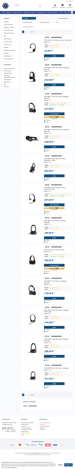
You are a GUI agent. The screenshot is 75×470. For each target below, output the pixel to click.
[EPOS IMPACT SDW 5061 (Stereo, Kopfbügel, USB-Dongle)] (32, 319)
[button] (54, 117)
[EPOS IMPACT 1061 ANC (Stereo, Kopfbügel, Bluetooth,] (32, 108)
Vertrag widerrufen (26, 433)
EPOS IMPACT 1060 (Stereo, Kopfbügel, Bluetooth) (55, 221)
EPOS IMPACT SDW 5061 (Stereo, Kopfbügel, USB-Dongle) (56, 311)
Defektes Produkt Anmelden (28, 422)
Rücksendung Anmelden (27, 429)
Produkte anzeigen (27, 27)
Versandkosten (35, 453)
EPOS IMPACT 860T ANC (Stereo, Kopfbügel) (56, 368)
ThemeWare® (48, 454)
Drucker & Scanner (8, 24)
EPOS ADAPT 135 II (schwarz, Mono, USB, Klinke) (57, 40)
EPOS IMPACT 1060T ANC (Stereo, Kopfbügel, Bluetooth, (56, 130)
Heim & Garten (7, 39)
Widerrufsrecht (7, 79)
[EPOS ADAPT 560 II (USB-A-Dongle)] (32, 260)
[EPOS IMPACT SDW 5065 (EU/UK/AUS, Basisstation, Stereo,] (32, 168)
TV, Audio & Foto (8, 42)
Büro (5, 36)
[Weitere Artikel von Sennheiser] (58, 37)
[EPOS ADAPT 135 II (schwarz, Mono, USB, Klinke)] (32, 48)
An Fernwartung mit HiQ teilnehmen (45, 423)
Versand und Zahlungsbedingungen (9, 76)
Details (54, 56)
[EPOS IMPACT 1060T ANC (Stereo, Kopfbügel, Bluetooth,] (32, 139)
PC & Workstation (8, 30)
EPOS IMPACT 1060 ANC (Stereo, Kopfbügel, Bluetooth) (56, 340)
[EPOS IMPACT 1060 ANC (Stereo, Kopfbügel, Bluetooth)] (32, 348)
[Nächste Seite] (26, 32)
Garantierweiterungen (9, 50)
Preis (57, 22)
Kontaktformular (8, 73)
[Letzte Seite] (28, 32)
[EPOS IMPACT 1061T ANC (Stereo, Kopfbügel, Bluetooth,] (32, 77)
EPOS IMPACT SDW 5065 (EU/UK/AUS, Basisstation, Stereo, (55, 159)
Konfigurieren (68, 465)
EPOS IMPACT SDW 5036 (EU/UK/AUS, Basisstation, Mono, (55, 188)
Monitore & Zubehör (9, 33)
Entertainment (7, 44)
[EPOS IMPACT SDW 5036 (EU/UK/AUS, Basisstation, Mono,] (32, 199)
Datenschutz (7, 82)
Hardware (6, 22)
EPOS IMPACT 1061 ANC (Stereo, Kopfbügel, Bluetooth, (56, 97)
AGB (5, 84)
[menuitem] (69, 1)
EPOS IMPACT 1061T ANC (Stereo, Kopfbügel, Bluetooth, (56, 68)
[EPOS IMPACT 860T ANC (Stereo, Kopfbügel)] (32, 376)
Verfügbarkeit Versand (44, 22)
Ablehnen (60, 465)
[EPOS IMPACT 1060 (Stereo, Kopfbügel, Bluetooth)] (32, 230)
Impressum (6, 86)
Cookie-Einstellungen (9, 68)
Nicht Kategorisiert (8, 59)
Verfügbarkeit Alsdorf (27, 22)
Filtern (26, 18)
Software (6, 47)
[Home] (3, 12)
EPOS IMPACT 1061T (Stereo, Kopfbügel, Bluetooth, (55, 282)
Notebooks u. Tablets (9, 27)
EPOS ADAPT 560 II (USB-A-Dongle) (54, 250)
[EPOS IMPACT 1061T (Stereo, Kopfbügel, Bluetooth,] (32, 290)
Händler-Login (7, 71)
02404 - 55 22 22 (7, 428)
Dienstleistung (7, 56)
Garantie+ (6, 53)
